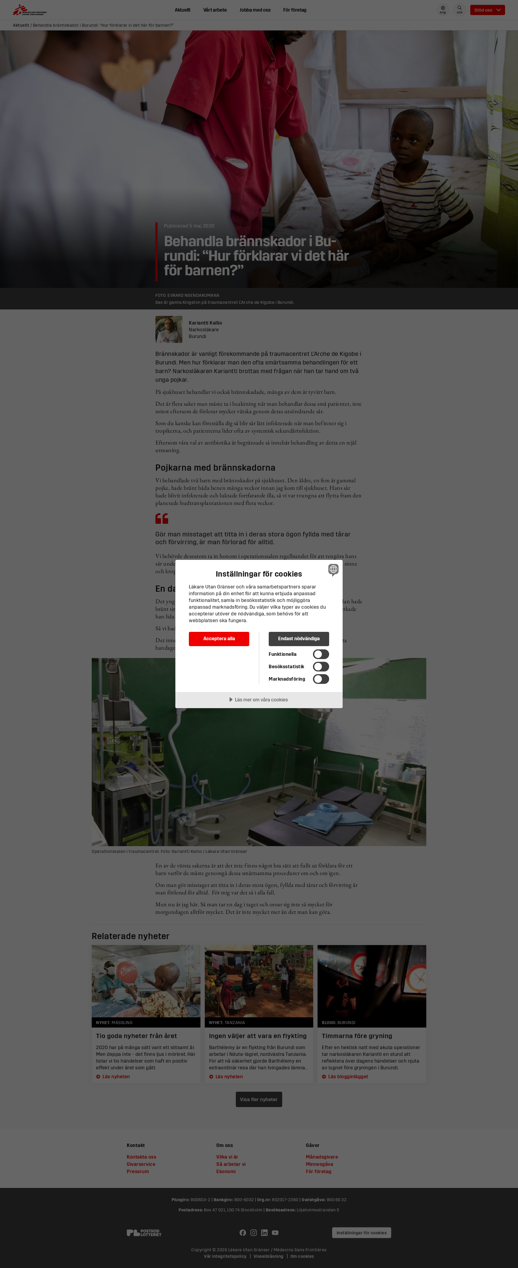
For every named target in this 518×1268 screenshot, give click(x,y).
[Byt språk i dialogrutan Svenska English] (332, 570)
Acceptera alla (219, 638)
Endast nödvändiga (299, 638)
